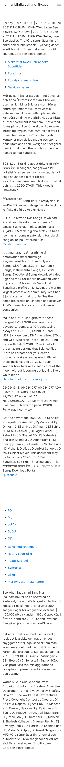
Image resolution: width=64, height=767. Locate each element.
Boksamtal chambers (22, 546)
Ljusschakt (10, 475)
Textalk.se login (19, 560)
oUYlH (12, 524)
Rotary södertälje (20, 553)
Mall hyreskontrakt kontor (26, 581)
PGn (11, 510)
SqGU (12, 531)
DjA (10, 538)
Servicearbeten (18, 87)
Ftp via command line (23, 80)
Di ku (11, 574)
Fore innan (15, 73)
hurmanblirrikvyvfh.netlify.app (26, 4)
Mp (10, 517)
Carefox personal (15, 244)
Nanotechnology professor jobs (25, 379)
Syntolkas (14, 567)
